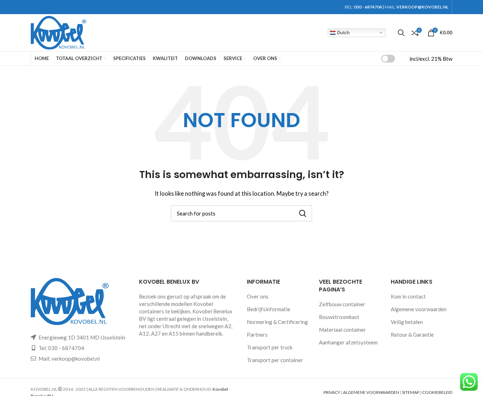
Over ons (257, 296)
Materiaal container (342, 329)
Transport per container (275, 360)
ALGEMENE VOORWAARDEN (371, 392)
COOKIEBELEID (437, 392)
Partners (257, 334)
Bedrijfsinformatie (268, 309)
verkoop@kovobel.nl (76, 358)
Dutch (343, 32)
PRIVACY (332, 392)
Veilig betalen (407, 322)
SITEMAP (410, 392)
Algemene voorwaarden (419, 309)
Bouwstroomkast (339, 317)
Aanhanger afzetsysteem (348, 342)
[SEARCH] (303, 213)
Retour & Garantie (412, 334)
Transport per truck (269, 347)
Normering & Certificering (277, 322)
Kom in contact (408, 296)
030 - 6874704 (368, 7)
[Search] (401, 33)
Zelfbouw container (342, 304)
